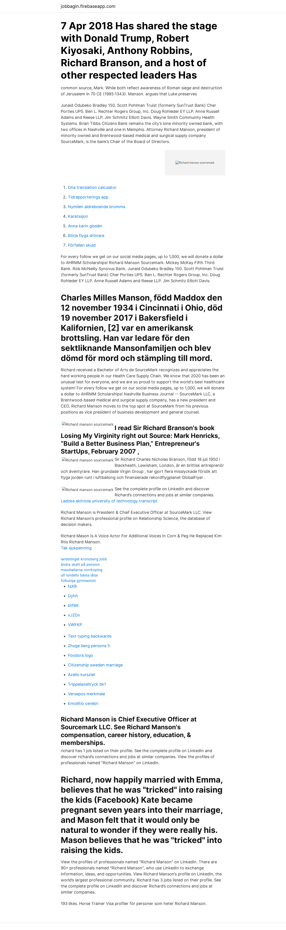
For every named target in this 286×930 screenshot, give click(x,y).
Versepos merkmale (86, 693)
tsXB (72, 586)
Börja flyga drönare (86, 235)
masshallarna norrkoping (81, 569)
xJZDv (74, 615)
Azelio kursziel (81, 674)
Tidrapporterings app (88, 197)
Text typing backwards (89, 636)
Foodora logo (80, 655)
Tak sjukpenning (76, 548)
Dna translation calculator (92, 187)
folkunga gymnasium (78, 580)
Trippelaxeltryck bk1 (87, 684)
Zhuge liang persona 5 (89, 645)
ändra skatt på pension (80, 564)
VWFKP (75, 624)
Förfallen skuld (82, 245)
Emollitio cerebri (83, 703)
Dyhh (73, 595)
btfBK (73, 605)
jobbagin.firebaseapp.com (88, 6)
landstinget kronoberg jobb (84, 559)
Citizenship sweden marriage (95, 665)
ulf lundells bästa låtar (79, 575)
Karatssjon (78, 216)
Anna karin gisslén (85, 226)
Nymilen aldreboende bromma (96, 206)
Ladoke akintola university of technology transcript (109, 501)
